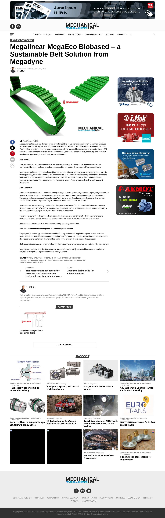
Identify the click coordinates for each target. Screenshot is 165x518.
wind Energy (53, 498)
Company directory (94, 34)
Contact (121, 34)
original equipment (70, 498)
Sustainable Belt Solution (32, 262)
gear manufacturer (22, 498)
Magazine (59, 34)
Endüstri (75, 501)
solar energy (134, 498)
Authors (110, 34)
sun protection (89, 498)
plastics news (106, 498)
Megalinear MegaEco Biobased (68, 258)
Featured (38, 258)
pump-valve (39, 498)
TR (130, 34)
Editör (22, 71)
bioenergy (120, 498)
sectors (47, 34)
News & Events (74, 34)
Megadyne (49, 258)
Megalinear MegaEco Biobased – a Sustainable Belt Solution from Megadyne (53, 260)
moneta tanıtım (89, 501)
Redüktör (147, 498)
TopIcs (36, 34)
